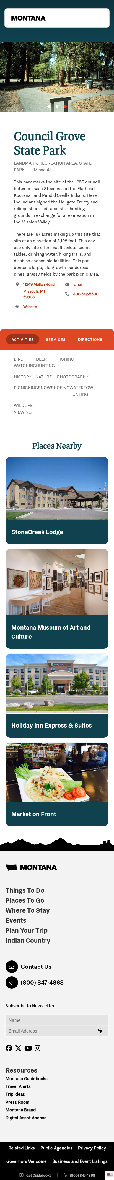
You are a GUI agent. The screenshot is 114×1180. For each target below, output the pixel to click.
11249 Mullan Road (39, 291)
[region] (57, 77)
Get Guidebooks (38, 1175)
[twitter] (18, 1048)
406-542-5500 (86, 294)
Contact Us (36, 966)
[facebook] (9, 1048)
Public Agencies (56, 1148)
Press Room (17, 1102)
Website (30, 307)
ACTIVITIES (23, 339)
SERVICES (56, 339)
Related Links (21, 1148)
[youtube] (28, 1048)
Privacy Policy (92, 1148)
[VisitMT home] (25, 18)
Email (77, 284)
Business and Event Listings (80, 1161)
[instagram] (37, 1048)
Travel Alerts (18, 1086)
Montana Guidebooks (27, 1078)
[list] (57, 388)
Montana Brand (21, 1110)
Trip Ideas (15, 1094)
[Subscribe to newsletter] (100, 1031)
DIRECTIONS (90, 339)
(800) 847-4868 (42, 982)
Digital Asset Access (26, 1117)
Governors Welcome (26, 1161)
